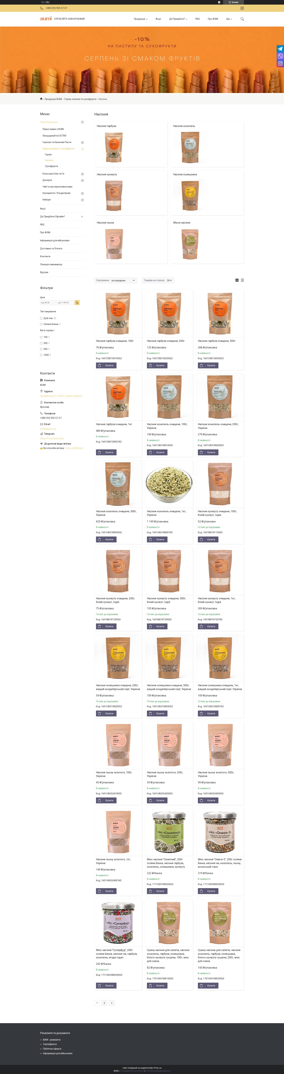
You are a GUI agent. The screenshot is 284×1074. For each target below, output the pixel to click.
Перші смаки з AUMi (53, 129)
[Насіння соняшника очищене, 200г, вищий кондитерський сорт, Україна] (118, 658)
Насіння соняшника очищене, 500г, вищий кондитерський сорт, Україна (169, 687)
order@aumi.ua (48, 428)
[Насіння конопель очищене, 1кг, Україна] (169, 484)
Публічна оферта (52, 1048)
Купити (109, 365)
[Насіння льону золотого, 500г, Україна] (220, 745)
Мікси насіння (181, 222)
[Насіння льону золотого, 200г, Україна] (169, 745)
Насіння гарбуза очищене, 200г (166, 340)
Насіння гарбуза (106, 126)
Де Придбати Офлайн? (52, 216)
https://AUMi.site (74, 448)
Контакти (45, 256)
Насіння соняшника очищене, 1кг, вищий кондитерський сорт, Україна (220, 687)
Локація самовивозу (51, 264)
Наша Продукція (49, 122)
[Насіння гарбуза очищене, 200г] (169, 313)
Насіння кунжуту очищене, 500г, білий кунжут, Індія (166, 600)
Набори (47, 199)
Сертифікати (50, 1044)
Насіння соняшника (185, 174)
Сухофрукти (51, 166)
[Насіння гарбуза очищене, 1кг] (118, 397)
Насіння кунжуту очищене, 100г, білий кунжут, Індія (217, 513)
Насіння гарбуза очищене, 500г (217, 340)
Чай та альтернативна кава (57, 186)
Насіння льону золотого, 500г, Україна (216, 774)
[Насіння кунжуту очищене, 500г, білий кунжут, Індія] (169, 571)
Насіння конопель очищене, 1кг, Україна (166, 513)
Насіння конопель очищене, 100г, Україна (167, 426)
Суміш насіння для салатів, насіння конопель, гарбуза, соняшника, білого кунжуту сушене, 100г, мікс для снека (168, 956)
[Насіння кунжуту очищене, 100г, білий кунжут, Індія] (220, 484)
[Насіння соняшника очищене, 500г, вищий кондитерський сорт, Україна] (169, 658)
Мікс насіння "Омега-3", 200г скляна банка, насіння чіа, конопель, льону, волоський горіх (220, 863)
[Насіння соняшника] (190, 196)
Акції (158, 19)
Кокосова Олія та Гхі (53, 173)
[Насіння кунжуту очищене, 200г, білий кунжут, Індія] (118, 571)
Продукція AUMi (53, 99)
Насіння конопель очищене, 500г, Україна (116, 513)
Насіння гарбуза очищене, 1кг (114, 424)
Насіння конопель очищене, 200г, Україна (218, 426)
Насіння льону (105, 222)
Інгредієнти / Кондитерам (56, 193)
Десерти (47, 180)
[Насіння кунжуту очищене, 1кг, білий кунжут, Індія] (220, 571)
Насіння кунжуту (107, 174)
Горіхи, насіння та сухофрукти (80, 99)
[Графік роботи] (242, 8)
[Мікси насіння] (190, 244)
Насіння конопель (184, 126)
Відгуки (44, 272)
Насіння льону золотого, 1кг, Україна (113, 861)
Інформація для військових (55, 240)
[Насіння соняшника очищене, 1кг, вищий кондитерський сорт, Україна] (220, 658)
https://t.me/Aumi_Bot (52, 438)
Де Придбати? (177, 19)
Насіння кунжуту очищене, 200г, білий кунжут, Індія (115, 600)
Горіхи (48, 154)
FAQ (197, 19)
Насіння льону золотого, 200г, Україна (165, 774)
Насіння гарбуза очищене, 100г (115, 340)
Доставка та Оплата (51, 248)
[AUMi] (46, 19)
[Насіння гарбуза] (114, 147)
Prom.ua (158, 1068)
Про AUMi (213, 19)
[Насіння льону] (114, 244)
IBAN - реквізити (51, 1039)
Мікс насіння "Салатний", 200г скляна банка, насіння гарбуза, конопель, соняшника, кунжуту (166, 863)
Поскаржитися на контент (132, 1071)
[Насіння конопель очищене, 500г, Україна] (118, 484)
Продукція (139, 19)
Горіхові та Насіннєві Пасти (57, 142)
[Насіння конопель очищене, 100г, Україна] (169, 397)
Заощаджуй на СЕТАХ (54, 135)
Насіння (49, 160)
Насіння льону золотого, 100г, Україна (114, 774)
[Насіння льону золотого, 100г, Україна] (118, 745)
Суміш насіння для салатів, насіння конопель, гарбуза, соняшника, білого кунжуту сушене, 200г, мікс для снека (219, 956)
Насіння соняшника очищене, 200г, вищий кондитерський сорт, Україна (118, 687)
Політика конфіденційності (158, 1071)
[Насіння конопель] (190, 147)
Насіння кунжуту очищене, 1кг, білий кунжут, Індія (216, 600)
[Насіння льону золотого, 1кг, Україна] (118, 832)
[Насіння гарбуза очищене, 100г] (118, 313)
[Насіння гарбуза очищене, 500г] (220, 313)
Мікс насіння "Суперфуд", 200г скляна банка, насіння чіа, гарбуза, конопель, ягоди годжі (116, 954)
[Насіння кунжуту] (114, 196)
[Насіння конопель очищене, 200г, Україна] (220, 397)
